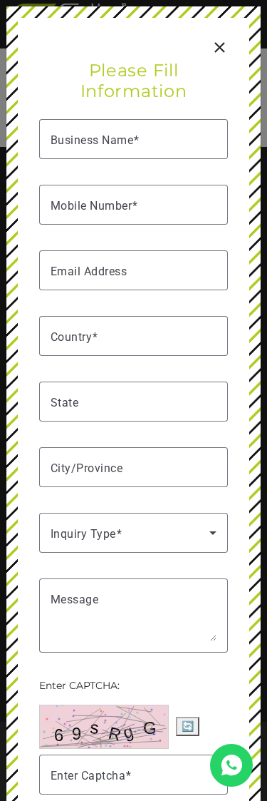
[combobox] (133, 336)
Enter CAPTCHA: (79, 685)
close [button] (219, 47)
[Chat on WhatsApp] (231, 765)
